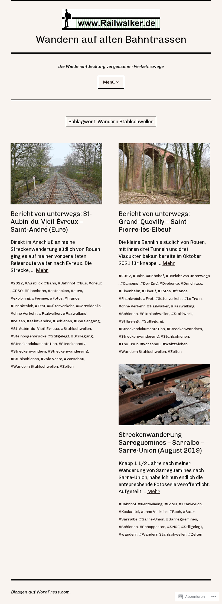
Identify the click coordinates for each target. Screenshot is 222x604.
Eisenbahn (36, 290)
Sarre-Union (153, 519)
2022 (18, 283)
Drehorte (170, 283)
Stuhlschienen (26, 359)
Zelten (68, 366)
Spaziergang (88, 321)
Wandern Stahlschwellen (35, 366)
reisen (19, 321)
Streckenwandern (29, 351)
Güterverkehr (62, 306)
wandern (129, 534)
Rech (176, 511)
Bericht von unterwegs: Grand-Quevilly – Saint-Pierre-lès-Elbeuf (154, 221)
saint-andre (40, 321)
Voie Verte (52, 359)
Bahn (51, 283)
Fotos (58, 298)
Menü (109, 82)
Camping (131, 283)
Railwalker (51, 313)
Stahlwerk (183, 313)
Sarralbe (129, 519)
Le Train (194, 298)
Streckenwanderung (69, 351)
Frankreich (23, 306)
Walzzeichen (176, 344)
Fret (41, 306)
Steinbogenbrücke (30, 336)
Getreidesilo (90, 306)
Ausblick (35, 283)
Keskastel (130, 511)
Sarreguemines (183, 519)
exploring (21, 298)
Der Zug (150, 283)
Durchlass (192, 283)
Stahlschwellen (77, 328)
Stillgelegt (60, 336)
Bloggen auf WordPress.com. (41, 592)
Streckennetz (73, 343)
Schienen (64, 321)
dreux (96, 283)
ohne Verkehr (25, 313)
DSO (19, 290)
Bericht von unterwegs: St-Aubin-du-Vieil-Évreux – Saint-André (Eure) (51, 221)
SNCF (174, 527)
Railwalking (76, 313)
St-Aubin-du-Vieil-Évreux (36, 328)
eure (77, 290)
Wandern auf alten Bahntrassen (111, 39)
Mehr (42, 270)
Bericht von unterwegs (189, 276)
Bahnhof (68, 283)
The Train (130, 344)
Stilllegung (83, 336)
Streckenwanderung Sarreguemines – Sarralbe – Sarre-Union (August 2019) (161, 442)
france (73, 298)
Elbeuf (150, 291)
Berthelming (152, 504)
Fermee (41, 298)
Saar (190, 511)
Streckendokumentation (35, 343)
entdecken (59, 290)
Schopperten (153, 527)
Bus (83, 283)
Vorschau (75, 359)
